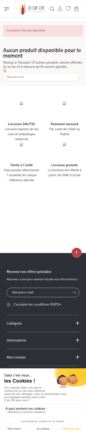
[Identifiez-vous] (60, 8)
